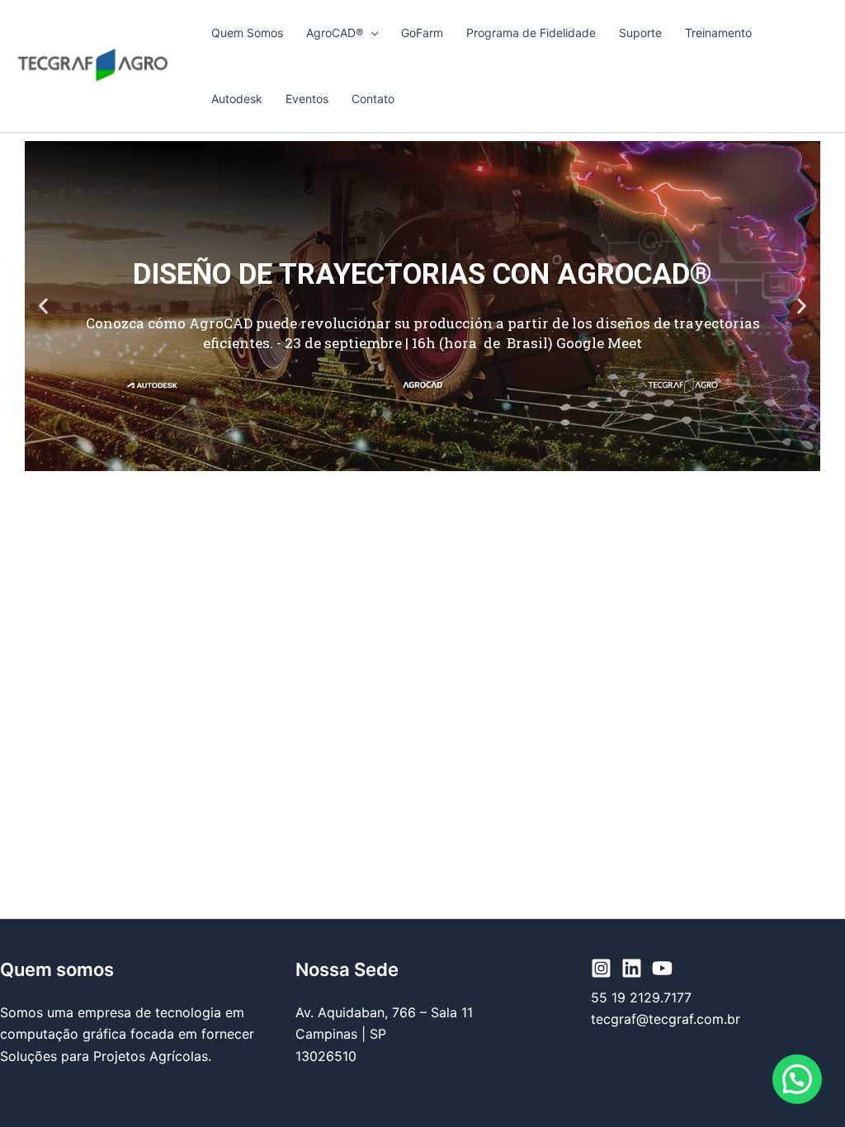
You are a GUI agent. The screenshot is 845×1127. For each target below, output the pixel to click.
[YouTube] (662, 968)
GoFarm (422, 33)
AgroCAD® (334, 33)
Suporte (640, 33)
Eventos (307, 99)
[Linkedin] (631, 968)
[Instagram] (601, 968)
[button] (370, 33)
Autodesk (236, 99)
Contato (373, 99)
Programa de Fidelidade (531, 33)
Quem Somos (247, 33)
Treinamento (718, 33)
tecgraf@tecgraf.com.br (665, 1019)
